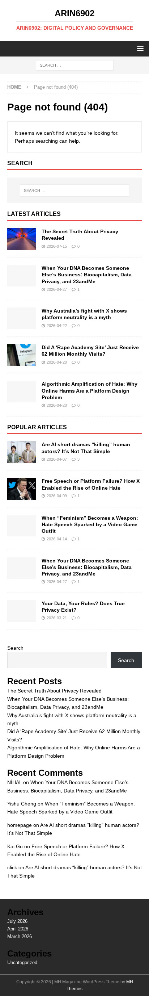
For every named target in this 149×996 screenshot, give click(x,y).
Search (15, 648)
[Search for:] (75, 65)
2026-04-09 (57, 496)
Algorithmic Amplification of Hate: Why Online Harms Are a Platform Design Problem (89, 390)
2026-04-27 (57, 289)
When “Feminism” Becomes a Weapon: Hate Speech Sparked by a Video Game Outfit (90, 524)
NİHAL (14, 782)
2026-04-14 (57, 539)
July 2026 (17, 921)
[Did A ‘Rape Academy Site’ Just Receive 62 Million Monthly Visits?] (21, 355)
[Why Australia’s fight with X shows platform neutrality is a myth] (21, 318)
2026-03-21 (57, 618)
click (12, 867)
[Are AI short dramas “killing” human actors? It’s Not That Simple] (21, 452)
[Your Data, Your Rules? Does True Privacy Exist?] (21, 611)
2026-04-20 (57, 362)
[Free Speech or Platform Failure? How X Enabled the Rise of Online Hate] (21, 488)
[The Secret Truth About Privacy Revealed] (21, 239)
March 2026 (19, 936)
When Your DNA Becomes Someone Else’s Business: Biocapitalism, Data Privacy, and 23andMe (87, 274)
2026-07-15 (57, 246)
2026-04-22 (57, 325)
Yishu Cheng (21, 804)
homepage (19, 825)
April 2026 (17, 929)
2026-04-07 (57, 459)
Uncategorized (22, 962)
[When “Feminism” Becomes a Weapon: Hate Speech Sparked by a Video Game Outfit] (21, 525)
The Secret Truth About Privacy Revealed (54, 691)
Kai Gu (15, 846)
